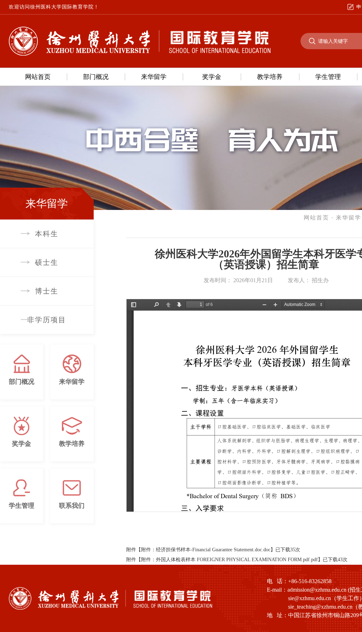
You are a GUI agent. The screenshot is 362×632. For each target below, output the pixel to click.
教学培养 (269, 76)
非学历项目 (46, 320)
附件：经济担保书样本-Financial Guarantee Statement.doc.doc (205, 549)
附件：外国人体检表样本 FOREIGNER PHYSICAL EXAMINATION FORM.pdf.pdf (229, 559)
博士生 (46, 291)
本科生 (46, 234)
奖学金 (211, 76)
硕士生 (46, 262)
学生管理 (328, 76)
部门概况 (96, 76)
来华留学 (154, 76)
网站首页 (38, 76)
